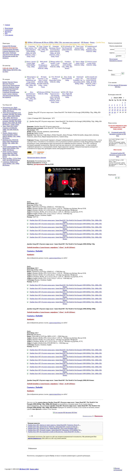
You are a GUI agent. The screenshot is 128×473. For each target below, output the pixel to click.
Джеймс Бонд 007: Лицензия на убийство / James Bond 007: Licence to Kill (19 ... (53, 426)
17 (109, 110)
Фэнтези (11, 83)
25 (112, 112)
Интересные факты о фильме (36, 157)
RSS (6, 33)
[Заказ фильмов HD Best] (65, 412)
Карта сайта (34, 469)
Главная (7, 25)
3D (14, 68)
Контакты (8, 31)
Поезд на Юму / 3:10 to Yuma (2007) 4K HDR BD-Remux (12, 159)
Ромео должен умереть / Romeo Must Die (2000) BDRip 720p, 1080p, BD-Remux (10, 154)
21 (120, 110)
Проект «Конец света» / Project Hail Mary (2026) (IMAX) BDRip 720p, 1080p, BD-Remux (12, 135)
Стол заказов (9, 35)
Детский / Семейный (9, 91)
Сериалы (5, 51)
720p (16, 68)
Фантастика (6, 85)
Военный (15, 89)
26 (115, 112)
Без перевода (7, 97)
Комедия (12, 87)
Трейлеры (13, 53)
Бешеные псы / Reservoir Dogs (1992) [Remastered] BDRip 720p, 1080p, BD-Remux (10, 142)
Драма (17, 87)
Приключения (15, 85)
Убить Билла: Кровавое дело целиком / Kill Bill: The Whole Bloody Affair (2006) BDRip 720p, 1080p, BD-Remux (12, 115)
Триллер (10, 82)
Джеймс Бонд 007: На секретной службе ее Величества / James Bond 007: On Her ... (54, 432)
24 (109, 112)
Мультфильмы (14, 92)
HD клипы (6, 53)
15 (123, 107)
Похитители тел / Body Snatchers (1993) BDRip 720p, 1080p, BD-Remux (12, 109)
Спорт (5, 94)
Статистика (8, 30)
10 (109, 107)
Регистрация (9, 28)
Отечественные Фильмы (10, 49)
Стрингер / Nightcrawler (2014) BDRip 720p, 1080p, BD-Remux (11, 163)
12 (115, 107)
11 (112, 107)
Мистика (5, 83)
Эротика (15, 94)
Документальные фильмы (11, 54)
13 (117, 107)
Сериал (9, 94)
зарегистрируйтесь (55, 258)
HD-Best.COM (24, 469)
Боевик (5, 82)
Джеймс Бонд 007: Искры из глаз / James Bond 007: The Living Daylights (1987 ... (53, 428)
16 (125, 107)
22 (123, 110)
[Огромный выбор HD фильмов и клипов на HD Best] (117, 136)
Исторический (7, 89)
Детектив (6, 87)
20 (117, 110)
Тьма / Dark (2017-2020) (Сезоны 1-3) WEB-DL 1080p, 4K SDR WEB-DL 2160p (11, 128)
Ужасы (15, 82)
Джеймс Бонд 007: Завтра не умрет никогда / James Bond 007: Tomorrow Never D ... (54, 425)
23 (125, 110)
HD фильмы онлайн (9, 56)
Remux (9, 70)
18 (112, 110)
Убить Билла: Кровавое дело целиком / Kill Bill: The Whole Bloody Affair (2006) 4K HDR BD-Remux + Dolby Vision (12, 122)
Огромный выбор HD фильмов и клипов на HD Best (117, 154)
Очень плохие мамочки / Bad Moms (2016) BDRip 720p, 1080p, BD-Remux (12, 148)
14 (120, 107)
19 (115, 110)
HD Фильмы (12, 46)
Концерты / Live (14, 51)
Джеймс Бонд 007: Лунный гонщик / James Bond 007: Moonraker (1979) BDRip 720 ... (55, 430)
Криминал (6, 90)
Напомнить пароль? (115, 60)
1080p (4, 70)
